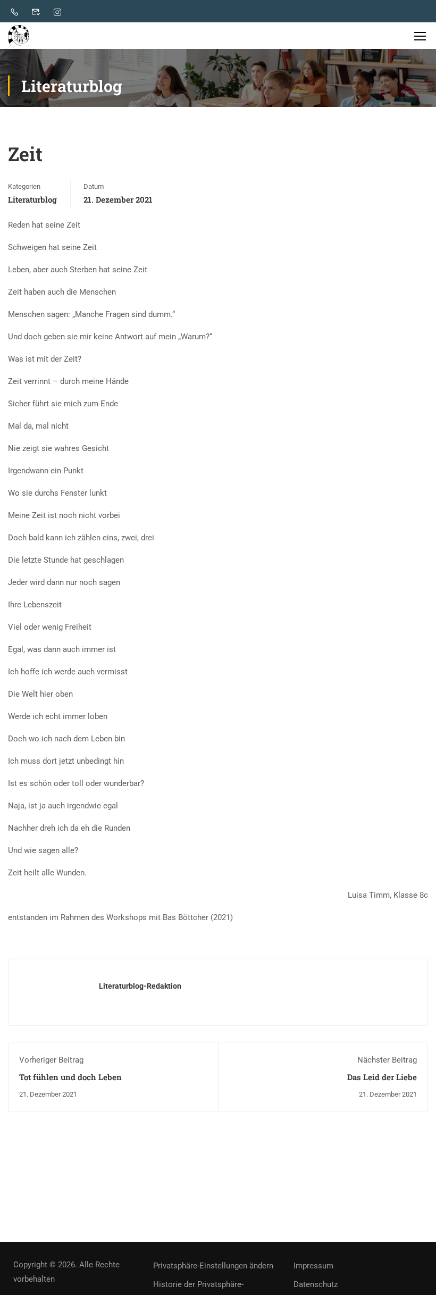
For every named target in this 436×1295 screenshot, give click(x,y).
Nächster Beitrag (387, 1060)
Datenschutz (316, 1284)
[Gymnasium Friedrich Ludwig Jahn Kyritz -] (18, 35)
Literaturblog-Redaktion (140, 986)
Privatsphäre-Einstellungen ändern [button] (213, 1266)
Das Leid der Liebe (382, 1077)
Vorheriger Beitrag (51, 1060)
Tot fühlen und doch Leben (70, 1077)
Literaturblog (32, 199)
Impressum (313, 1266)
